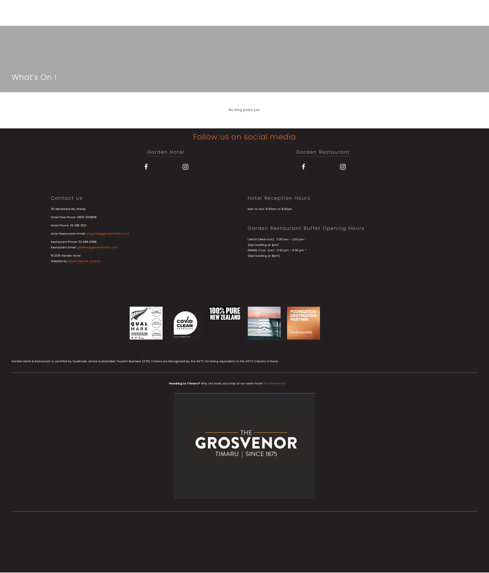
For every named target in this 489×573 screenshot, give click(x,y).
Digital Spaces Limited (84, 261)
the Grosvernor (274, 384)
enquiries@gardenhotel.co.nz (108, 234)
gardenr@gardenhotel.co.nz (97, 248)
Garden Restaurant (323, 152)
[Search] (43, 13)
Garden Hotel (166, 152)
